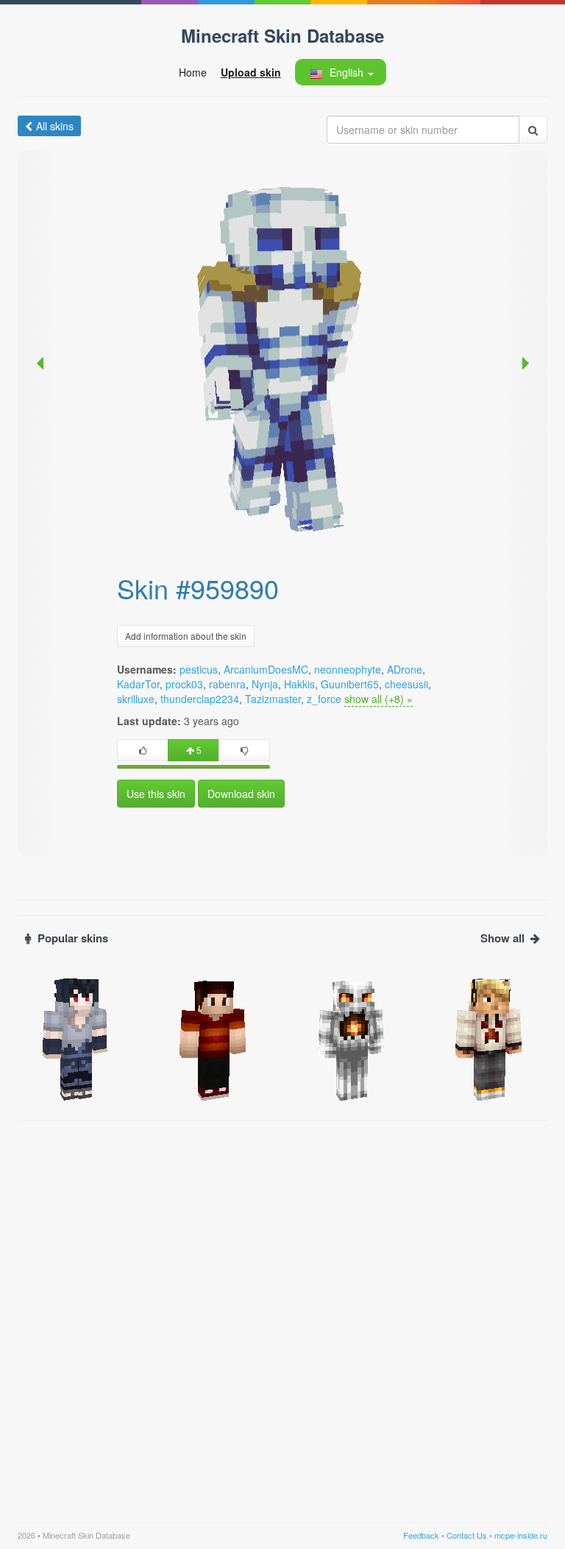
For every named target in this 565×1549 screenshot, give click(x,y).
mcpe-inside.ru (520, 1535)
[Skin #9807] (352, 1038)
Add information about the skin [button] (185, 635)
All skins (55, 126)
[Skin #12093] (76, 1038)
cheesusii (406, 684)
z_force (324, 698)
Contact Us (467, 1535)
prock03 (184, 684)
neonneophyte (347, 669)
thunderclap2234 (199, 698)
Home (193, 72)
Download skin (241, 793)
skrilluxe (135, 698)
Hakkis (299, 684)
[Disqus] (282, 1313)
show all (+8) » (378, 698)
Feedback (421, 1535)
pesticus (199, 669)
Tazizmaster (273, 698)
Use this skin (156, 793)
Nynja (265, 684)
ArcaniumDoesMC (266, 669)
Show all (502, 938)
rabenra (227, 684)
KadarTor (138, 684)
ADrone (404, 669)
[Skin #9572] (214, 1038)
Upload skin (251, 72)
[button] (340, 72)
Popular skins (73, 938)
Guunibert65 (350, 684)
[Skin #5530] (490, 1038)
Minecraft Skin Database (282, 35)
